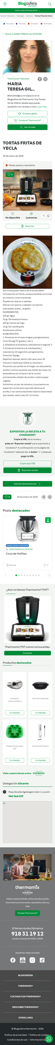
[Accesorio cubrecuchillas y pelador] (14, 684)
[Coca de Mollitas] (27, 531)
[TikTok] (42, 960)
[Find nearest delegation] (5, 4)
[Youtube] (22, 960)
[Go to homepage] (27, 4)
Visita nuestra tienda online (26, 10)
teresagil (20, 16)
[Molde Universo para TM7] (14, 731)
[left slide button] (5, 575)
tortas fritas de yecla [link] (43, 16)
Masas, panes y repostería (17, 545)
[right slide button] (49, 575)
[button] (50, 4)
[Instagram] (32, 960)
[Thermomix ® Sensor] (40, 731)
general (29, 16)
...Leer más (41, 106)
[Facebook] (13, 960)
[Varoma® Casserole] (40, 684)
